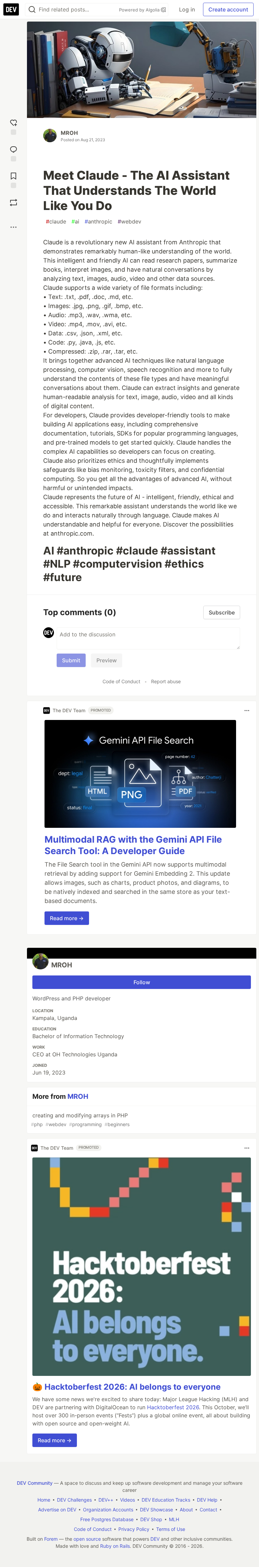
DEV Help (207, 1500)
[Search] (32, 9)
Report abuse (166, 681)
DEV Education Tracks (166, 1500)
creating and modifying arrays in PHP (80, 1119)
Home (43, 1500)
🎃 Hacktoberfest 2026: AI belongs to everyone (126, 1387)
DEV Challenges (74, 1500)
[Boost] (13, 202)
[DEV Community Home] (11, 9)
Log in (187, 9)
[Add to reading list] (13, 179)
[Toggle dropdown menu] (246, 710)
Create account (228, 9)
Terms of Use (170, 1529)
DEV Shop (151, 1519)
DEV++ (105, 1500)
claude (56, 221)
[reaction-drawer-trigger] (13, 126)
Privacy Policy (133, 1529)
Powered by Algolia (140, 9)
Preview (106, 660)
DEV (155, 1539)
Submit (71, 660)
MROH (69, 132)
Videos (127, 1500)
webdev (129, 221)
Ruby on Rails (115, 1546)
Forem (51, 1539)
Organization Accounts (108, 1509)
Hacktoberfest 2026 (173, 1407)
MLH (174, 1519)
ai (75, 221)
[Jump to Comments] (13, 152)
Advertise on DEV (57, 1509)
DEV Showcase (156, 1509)
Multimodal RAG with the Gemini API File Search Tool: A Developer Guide (133, 845)
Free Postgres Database (107, 1519)
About (186, 1509)
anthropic (98, 221)
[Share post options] (13, 227)
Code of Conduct (121, 681)
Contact (208, 1509)
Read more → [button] (67, 918)
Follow (142, 982)
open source (87, 1539)
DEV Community (35, 1483)
